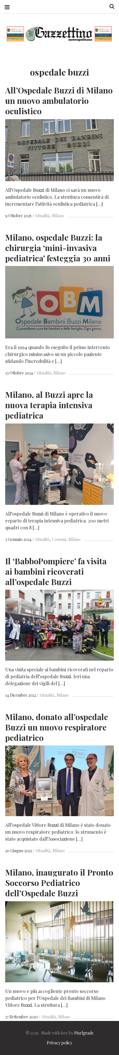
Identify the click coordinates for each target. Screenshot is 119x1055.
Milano (58, 215)
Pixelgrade (84, 1033)
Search (110, 6)
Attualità (42, 215)
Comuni (59, 539)
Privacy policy (59, 1042)
